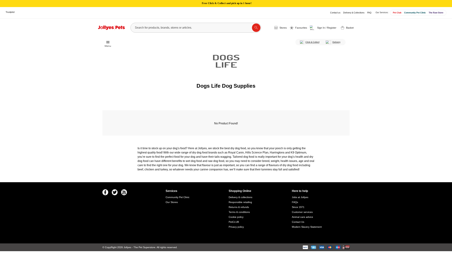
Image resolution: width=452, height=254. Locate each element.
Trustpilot (10, 12)
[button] (324, 27)
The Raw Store (436, 12)
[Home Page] (111, 27)
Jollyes (128, 247)
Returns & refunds (239, 207)
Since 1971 (298, 207)
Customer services (302, 212)
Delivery (336, 42)
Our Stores (172, 202)
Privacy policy (236, 226)
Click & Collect (312, 42)
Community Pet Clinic (415, 12)
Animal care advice (302, 217)
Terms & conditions (239, 212)
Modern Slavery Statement (307, 226)
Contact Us (298, 221)
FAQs (295, 202)
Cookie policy (236, 217)
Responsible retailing (240, 202)
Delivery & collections (240, 197)
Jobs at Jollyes (300, 197)
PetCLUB (234, 221)
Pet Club (397, 12)
